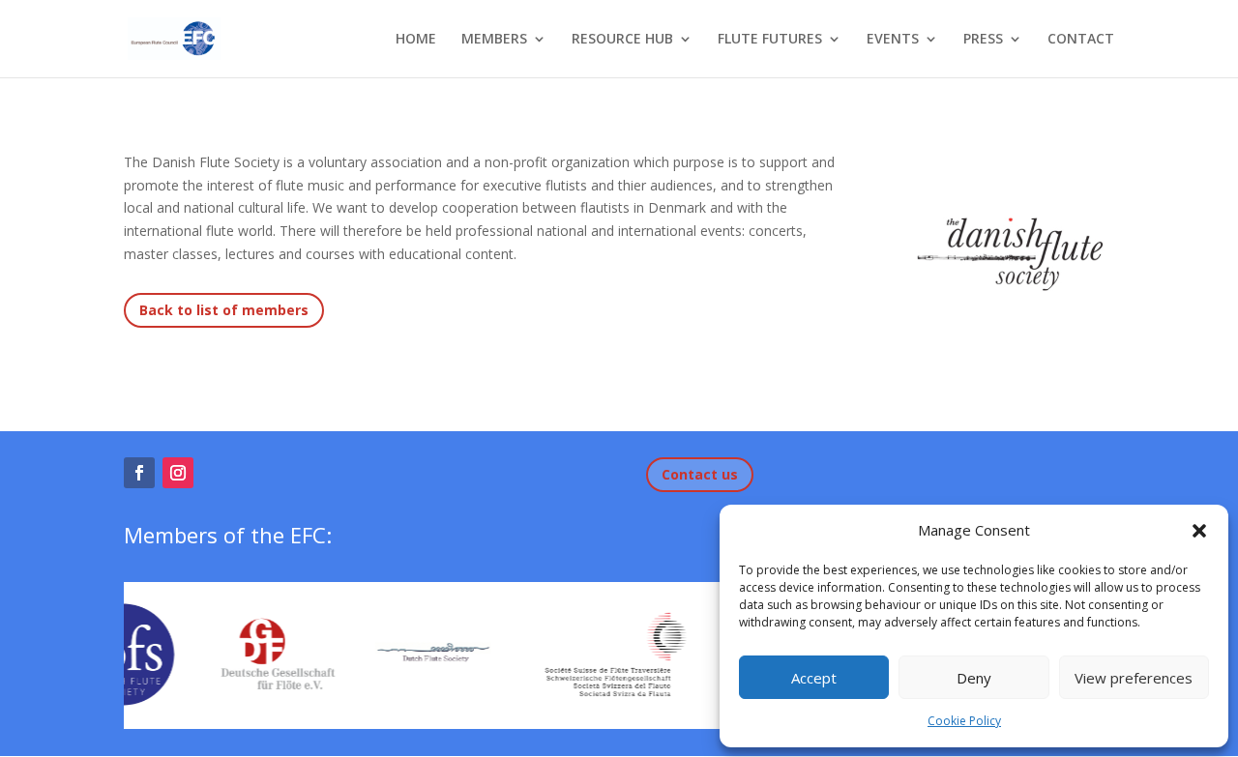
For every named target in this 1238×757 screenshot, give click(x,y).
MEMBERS (494, 39)
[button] (1199, 530)
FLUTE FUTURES (770, 39)
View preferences (1134, 677)
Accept (814, 677)
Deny (974, 677)
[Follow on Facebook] (139, 472)
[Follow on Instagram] (177, 472)
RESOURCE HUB (622, 39)
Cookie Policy (964, 721)
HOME (416, 39)
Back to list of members (224, 310)
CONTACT (1080, 39)
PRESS (983, 39)
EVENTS (893, 39)
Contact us (700, 474)
